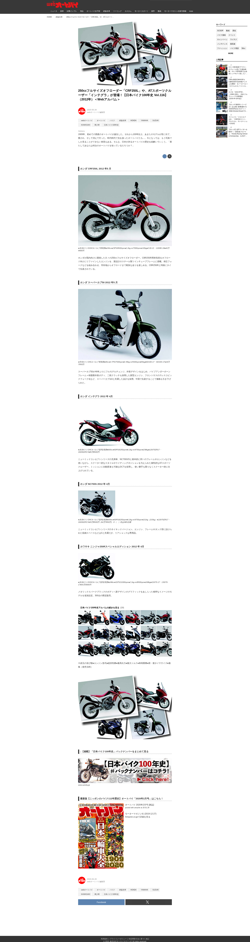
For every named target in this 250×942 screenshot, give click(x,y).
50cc (243, 48)
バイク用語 (234, 48)
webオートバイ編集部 (96, 112)
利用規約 (104, 939)
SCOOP (220, 31)
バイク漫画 (221, 35)
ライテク (233, 39)
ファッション (222, 48)
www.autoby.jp (84, 785)
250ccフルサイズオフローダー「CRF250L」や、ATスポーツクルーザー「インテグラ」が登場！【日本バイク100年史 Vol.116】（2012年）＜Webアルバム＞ (124, 95)
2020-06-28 (92, 110)
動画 (228, 31)
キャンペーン (222, 39)
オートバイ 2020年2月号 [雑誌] (139, 805)
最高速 (232, 44)
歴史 (234, 31)
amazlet (137, 808)
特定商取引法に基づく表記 (139, 939)
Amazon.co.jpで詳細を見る (137, 817)
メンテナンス (222, 44)
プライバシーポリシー (118, 939)
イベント (232, 35)
